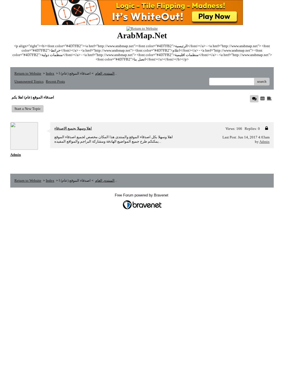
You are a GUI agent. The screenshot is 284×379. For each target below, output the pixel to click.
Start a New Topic (27, 109)
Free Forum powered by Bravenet (142, 195)
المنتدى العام (105, 73)
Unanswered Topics (29, 81)
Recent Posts (55, 81)
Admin (264, 142)
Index (50, 73)
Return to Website (27, 73)
